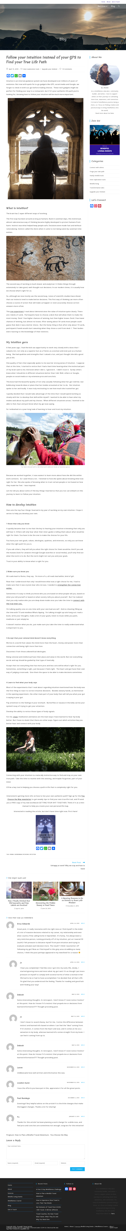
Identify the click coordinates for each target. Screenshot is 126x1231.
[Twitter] (42, 848)
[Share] (53, 848)
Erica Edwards (23, 924)
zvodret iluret (23, 1083)
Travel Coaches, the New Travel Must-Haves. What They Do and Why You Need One (47, 1216)
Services (10, 1193)
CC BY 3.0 (43, 1228)
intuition (33, 854)
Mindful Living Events (15, 1197)
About (108, 2)
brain (12, 854)
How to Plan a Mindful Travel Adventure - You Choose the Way (41, 1135)
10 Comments (67, 69)
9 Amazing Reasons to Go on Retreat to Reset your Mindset (72, 900)
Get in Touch (116, 2)
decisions (26, 854)
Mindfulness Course (14, 1201)
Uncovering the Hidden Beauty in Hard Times (45, 904)
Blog (9, 1205)
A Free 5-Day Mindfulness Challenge (48, 1189)
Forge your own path (97, 171)
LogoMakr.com (24, 1229)
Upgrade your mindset (49, 69)
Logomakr (26, 1228)
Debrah (20, 995)
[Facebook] (38, 848)
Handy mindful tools (97, 176)
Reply (83, 923)
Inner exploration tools (31, 69)
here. (112, 113)
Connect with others (97, 167)
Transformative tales (97, 188)
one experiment (17, 311)
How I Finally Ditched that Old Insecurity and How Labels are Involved (19, 903)
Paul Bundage (23, 1098)
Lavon (20, 1067)
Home (103, 2)
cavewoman (18, 854)
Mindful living (94, 184)
